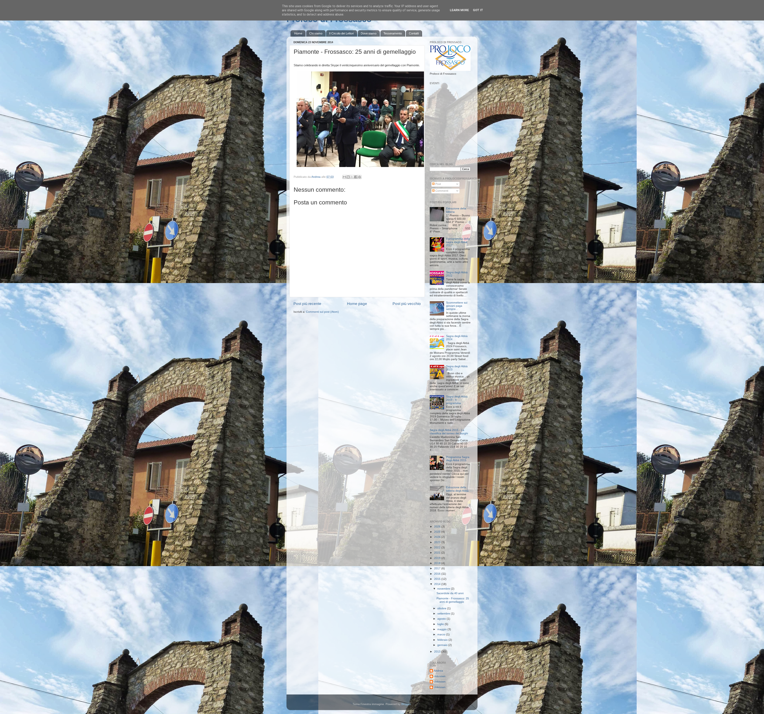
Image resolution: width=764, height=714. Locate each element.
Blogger (406, 704)
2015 (437, 578)
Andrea (438, 670)
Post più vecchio (407, 304)
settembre (444, 613)
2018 (437, 563)
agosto (442, 618)
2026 (437, 526)
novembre (444, 588)
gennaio (442, 645)
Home (298, 33)
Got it (478, 10)
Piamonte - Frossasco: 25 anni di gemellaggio (453, 600)
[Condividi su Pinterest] (360, 177)
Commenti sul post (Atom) (322, 311)
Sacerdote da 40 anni (450, 593)
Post (438, 184)
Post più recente (307, 304)
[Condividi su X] (352, 177)
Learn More (459, 10)
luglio (441, 624)
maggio (442, 629)
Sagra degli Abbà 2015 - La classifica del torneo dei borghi (449, 432)
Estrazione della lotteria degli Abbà (457, 489)
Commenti (441, 190)
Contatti (414, 33)
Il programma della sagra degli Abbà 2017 (458, 242)
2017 (437, 568)
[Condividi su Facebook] (356, 177)
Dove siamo (368, 33)
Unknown (439, 676)
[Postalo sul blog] (348, 177)
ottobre (442, 608)
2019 (437, 558)
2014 (437, 584)
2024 (437, 536)
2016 (437, 573)
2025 (437, 531)
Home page (357, 304)
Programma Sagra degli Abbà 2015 (457, 459)
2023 (437, 542)
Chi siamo (315, 33)
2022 (437, 547)
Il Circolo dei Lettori (341, 33)
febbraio (442, 639)
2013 (437, 651)
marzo (441, 634)
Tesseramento (392, 33)
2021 (437, 552)
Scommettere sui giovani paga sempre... (456, 306)
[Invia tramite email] (344, 177)
